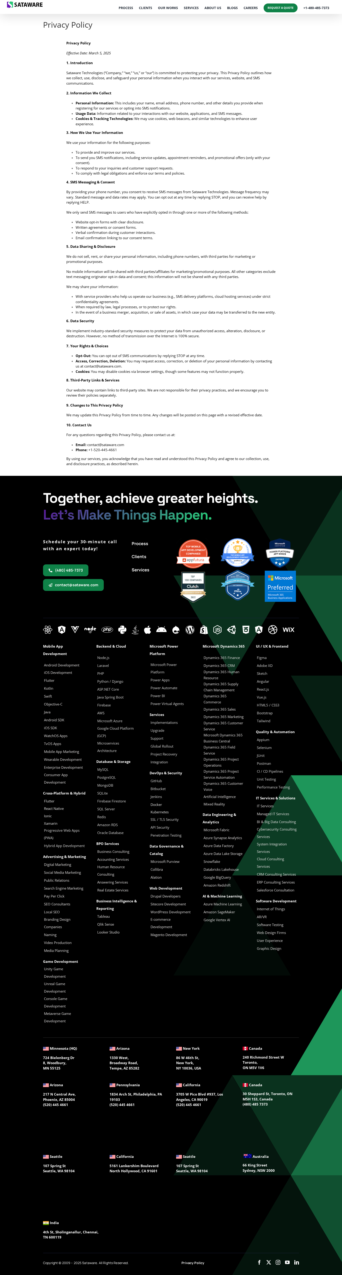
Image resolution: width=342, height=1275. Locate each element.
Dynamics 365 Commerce (215, 699)
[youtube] (287, 1262)
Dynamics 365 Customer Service (223, 726)
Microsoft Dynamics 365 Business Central (223, 738)
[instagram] (278, 1262)
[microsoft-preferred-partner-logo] (280, 572)
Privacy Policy (192, 1263)
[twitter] (268, 1262)
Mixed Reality (214, 804)
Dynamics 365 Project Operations (221, 762)
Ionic (48, 816)
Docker (156, 804)
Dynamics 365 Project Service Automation (221, 774)
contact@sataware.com (102, 366)
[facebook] (259, 1262)
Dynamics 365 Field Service (219, 750)
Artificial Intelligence (220, 796)
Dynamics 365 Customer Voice (223, 786)
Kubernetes (160, 812)
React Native (54, 808)
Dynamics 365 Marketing (224, 716)
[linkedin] (296, 1262)
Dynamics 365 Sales (220, 709)
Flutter (49, 801)
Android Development (61, 665)
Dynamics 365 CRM (219, 665)
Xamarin (50, 823)
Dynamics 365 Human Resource (221, 674)
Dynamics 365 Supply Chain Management (221, 687)
